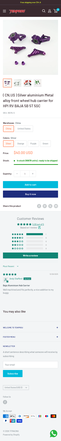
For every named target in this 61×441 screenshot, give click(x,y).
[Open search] (43, 11)
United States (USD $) (13, 387)
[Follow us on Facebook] (5, 402)
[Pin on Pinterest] (45, 206)
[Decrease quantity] (17, 174)
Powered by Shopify (11, 434)
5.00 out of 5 (38, 224)
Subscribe (12, 373)
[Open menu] (4, 11)
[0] (55, 11)
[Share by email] (56, 206)
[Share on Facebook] (39, 206)
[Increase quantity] (33, 174)
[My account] (49, 11)
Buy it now (30, 194)
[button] (18, 234)
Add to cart (30, 184)
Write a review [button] (30, 255)
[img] (9, 274)
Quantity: (7, 173)
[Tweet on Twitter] (50, 206)
